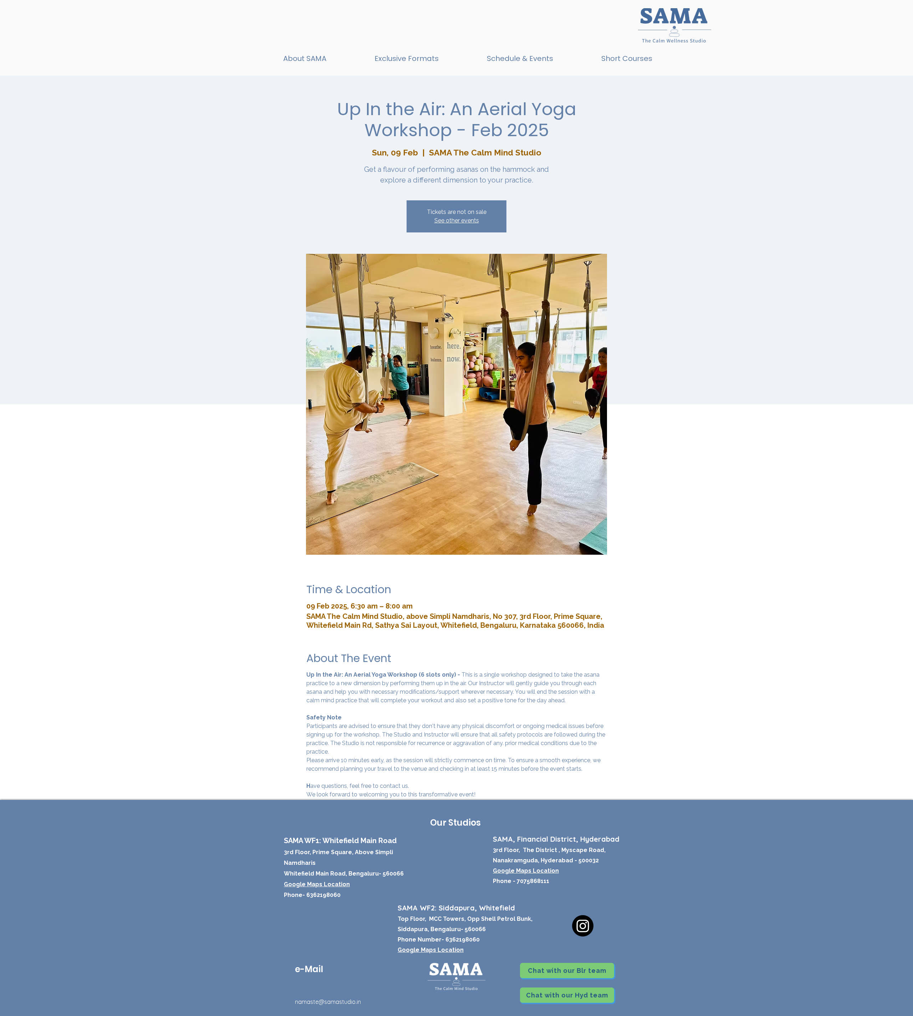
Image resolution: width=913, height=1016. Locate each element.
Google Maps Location (431, 949)
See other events (456, 220)
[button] (406, 58)
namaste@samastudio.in (328, 1001)
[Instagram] (582, 926)
